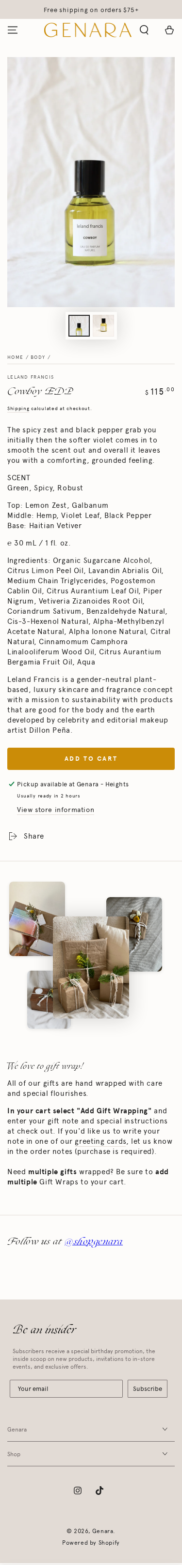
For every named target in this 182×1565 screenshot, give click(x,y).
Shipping (18, 409)
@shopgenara (94, 1241)
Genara (103, 1531)
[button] (144, 30)
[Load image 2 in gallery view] (103, 326)
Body (38, 357)
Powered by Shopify (91, 1542)
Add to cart (91, 759)
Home (15, 357)
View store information (55, 810)
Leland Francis (30, 377)
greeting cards (100, 1141)
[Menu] (12, 30)
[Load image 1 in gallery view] (79, 326)
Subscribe (147, 1388)
